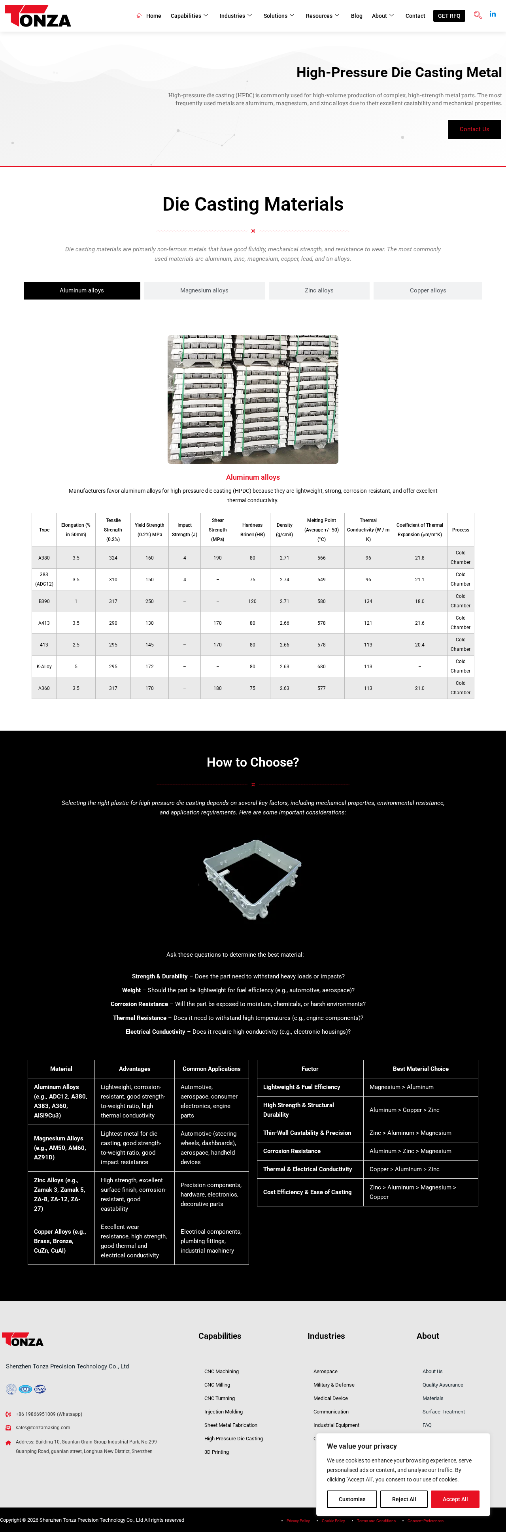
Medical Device (330, 1398)
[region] (403, 1474)
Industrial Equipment (336, 1425)
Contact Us (474, 129)
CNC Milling (217, 1385)
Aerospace (325, 1371)
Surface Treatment (444, 1412)
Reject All (404, 1499)
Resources (319, 16)
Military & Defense (334, 1385)
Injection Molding (223, 1412)
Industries (232, 16)
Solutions (275, 16)
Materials (433, 1398)
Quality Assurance (443, 1385)
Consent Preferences (426, 1521)
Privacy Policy (298, 1521)
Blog (357, 16)
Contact (415, 16)
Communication (331, 1412)
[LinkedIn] (492, 11)
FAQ (427, 1425)
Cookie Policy (333, 1521)
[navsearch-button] (478, 16)
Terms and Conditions (376, 1521)
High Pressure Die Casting (233, 1439)
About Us (433, 1371)
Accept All (455, 1499)
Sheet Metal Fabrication (230, 1425)
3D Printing (216, 1452)
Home (153, 16)
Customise (352, 1499)
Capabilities (186, 16)
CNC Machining (221, 1371)
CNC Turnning (219, 1398)
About (379, 16)
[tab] (82, 291)
